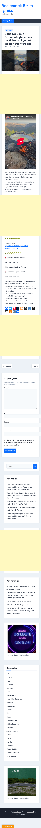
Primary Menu (7, 21)
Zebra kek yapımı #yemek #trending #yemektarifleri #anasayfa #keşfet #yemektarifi (19, 516)
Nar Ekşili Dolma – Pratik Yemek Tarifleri (20, 587)
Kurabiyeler (10, 706)
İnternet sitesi (8, 431)
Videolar (9, 30)
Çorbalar (9, 688)
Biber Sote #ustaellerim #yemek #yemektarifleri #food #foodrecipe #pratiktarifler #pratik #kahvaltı (19, 487)
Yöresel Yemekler (12, 753)
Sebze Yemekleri (12, 731)
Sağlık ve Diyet (11, 720)
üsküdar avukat (14, 589)
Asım (26, 605)
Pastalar (9, 710)
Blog (8, 681)
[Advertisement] (20, 94)
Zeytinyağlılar (11, 756)
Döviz (29, 601)
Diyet (8, 692)
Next (35, 366)
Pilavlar (9, 717)
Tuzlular (9, 742)
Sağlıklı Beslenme (12, 724)
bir (19, 47)
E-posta (7, 422)
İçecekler (9, 702)
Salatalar (9, 728)
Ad (5, 413)
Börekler (9, 685)
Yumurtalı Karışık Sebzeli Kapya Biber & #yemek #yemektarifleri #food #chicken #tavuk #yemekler (21, 495)
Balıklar (9, 674)
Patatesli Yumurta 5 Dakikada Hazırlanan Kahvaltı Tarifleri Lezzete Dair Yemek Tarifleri (20, 595)
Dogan (18, 613)
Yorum (6, 388)
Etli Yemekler (11, 695)
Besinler (9, 677)
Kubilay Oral (19, 598)
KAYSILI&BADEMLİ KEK (14, 601)
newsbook (30, 812)
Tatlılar (8, 738)
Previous (7, 366)
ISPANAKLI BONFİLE (13, 605)
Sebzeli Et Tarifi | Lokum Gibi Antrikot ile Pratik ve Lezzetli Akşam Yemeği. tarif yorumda (20, 610)
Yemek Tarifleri (12, 749)
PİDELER (9, 713)
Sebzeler (9, 735)
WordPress (17, 812)
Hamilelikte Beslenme (14, 699)
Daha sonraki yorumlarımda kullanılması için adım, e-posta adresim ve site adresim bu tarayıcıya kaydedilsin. (19, 442)
